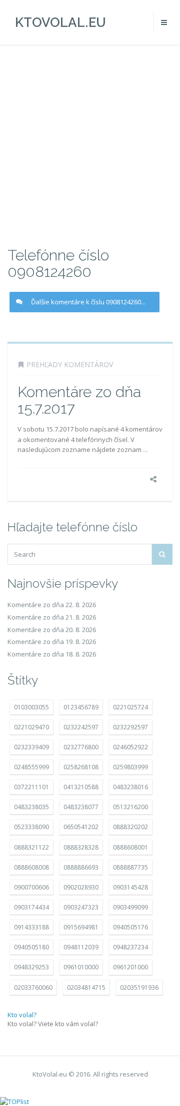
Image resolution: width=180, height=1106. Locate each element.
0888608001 (130, 847)
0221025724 (130, 707)
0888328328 (81, 847)
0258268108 (81, 767)
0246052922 (130, 747)
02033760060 (33, 987)
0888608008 (31, 867)
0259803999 (130, 767)
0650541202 (81, 827)
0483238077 (81, 807)
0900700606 (31, 887)
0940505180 (31, 947)
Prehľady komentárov (69, 364)
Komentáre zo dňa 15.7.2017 (79, 400)
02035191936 (139, 987)
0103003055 (31, 707)
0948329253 (31, 967)
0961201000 (130, 967)
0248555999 (31, 767)
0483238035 (31, 807)
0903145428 (130, 887)
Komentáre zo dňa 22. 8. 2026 (52, 604)
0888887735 (130, 867)
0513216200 (130, 807)
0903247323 (81, 907)
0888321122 (31, 847)
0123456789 (81, 707)
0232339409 (31, 747)
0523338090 (31, 827)
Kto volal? (22, 1014)
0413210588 (81, 787)
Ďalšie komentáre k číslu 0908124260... (88, 301)
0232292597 (130, 727)
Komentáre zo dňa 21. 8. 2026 (52, 617)
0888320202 (130, 827)
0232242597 (81, 727)
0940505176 (130, 927)
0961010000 (81, 967)
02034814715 (86, 987)
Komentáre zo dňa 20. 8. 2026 (52, 629)
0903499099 (130, 907)
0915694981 (81, 927)
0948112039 (81, 947)
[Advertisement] (90, 144)
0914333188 (31, 927)
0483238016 (130, 787)
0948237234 (130, 947)
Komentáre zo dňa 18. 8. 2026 (52, 654)
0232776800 (81, 747)
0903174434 (31, 907)
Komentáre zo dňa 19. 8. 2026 (52, 641)
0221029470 (31, 727)
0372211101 (31, 787)
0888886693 (81, 867)
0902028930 (81, 887)
